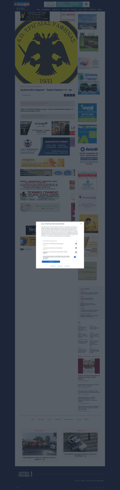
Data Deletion (53, 266)
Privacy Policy (67, 266)
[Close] (81, 224)
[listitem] (60, 241)
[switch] (75, 243)
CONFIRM (51, 261)
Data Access (60, 266)
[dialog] (60, 245)
